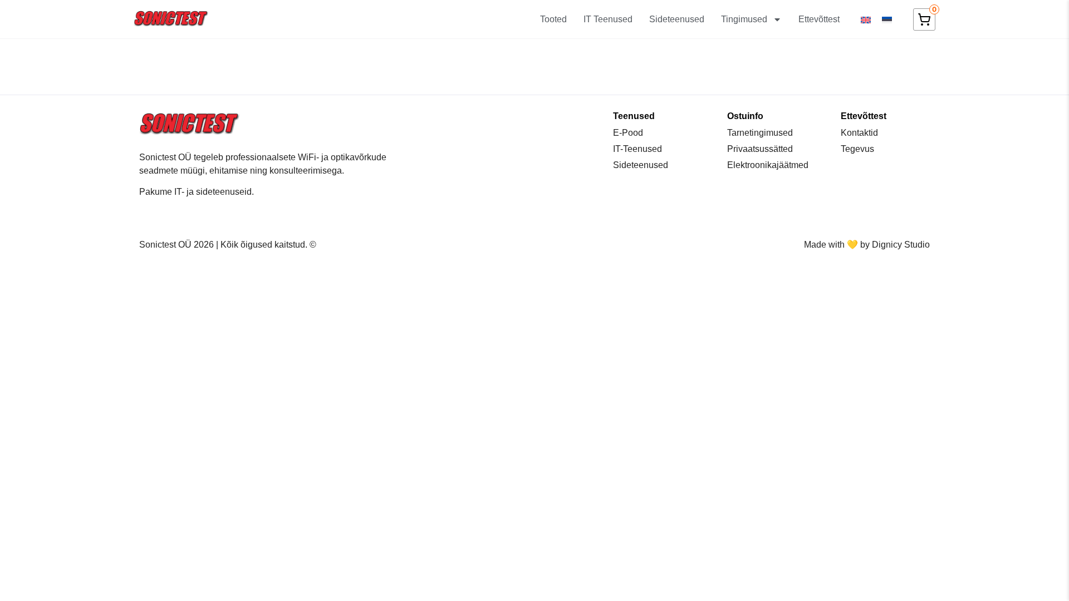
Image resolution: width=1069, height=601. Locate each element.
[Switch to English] (865, 19)
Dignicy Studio (901, 244)
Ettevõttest (819, 19)
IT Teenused (607, 19)
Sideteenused (676, 19)
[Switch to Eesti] (887, 19)
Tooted (553, 19)
